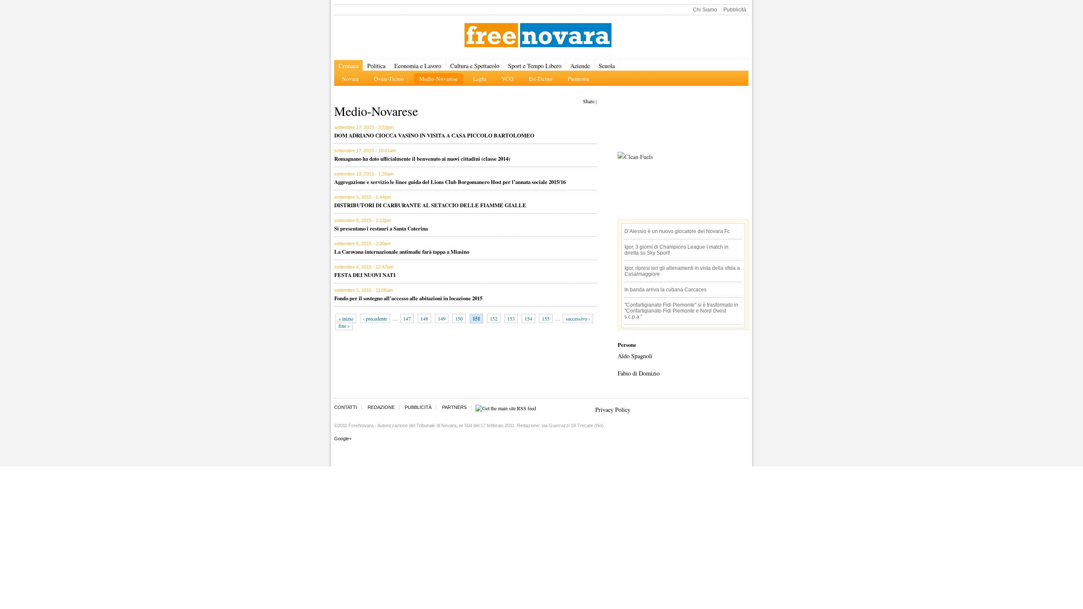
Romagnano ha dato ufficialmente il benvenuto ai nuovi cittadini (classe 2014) (422, 158)
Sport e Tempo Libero (534, 66)
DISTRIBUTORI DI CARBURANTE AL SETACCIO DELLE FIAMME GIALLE (430, 205)
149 (441, 318)
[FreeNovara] (538, 36)
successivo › (578, 318)
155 (546, 318)
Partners (454, 407)
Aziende (580, 66)
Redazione (381, 407)
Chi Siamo (705, 10)
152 (494, 318)
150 (459, 318)
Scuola (607, 66)
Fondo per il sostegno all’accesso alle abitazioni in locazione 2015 (408, 298)
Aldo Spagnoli (635, 356)
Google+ (343, 438)
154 (528, 318)
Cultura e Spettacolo (474, 66)
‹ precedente (375, 318)
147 (407, 318)
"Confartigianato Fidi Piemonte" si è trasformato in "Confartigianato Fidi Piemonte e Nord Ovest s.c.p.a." (681, 311)
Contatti (345, 407)
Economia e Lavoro (417, 66)
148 (424, 318)
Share (588, 101)
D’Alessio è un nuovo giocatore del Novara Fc (677, 231)
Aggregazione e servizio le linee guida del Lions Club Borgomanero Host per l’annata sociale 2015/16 (450, 182)
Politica (376, 66)
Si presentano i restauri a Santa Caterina (381, 228)
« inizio (345, 318)
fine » (344, 325)
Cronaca (348, 66)
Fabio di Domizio (639, 373)
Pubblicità (734, 10)
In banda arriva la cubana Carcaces (665, 290)
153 (511, 318)
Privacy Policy (612, 410)
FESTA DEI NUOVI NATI (365, 275)
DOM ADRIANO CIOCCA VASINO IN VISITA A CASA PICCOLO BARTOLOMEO (434, 135)
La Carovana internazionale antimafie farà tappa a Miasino (401, 251)
